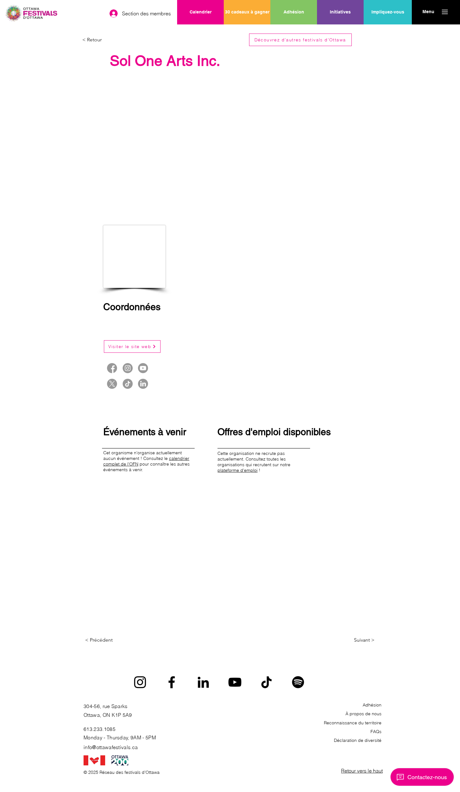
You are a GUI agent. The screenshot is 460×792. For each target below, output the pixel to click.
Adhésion (372, 705)
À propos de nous (363, 713)
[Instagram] (140, 682)
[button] (428, 12)
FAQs (376, 731)
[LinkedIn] (203, 682)
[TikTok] (266, 682)
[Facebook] (172, 682)
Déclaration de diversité (357, 740)
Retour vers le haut (362, 771)
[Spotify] (298, 682)
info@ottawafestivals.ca (111, 747)
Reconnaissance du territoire (352, 723)
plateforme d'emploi (237, 470)
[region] (340, 32)
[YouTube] (235, 682)
